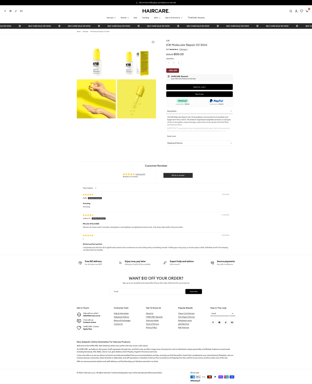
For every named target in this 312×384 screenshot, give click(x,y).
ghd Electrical (183, 324)
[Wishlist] (301, 11)
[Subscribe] (232, 313)
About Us (149, 313)
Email (214, 313)
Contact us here (89, 322)
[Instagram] (10, 11)
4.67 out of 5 (140, 174)
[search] (290, 11)
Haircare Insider (152, 320)
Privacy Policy (151, 327)
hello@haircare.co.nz (91, 315)
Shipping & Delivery (121, 317)
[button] (199, 87)
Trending (145, 18)
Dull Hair (85, 31)
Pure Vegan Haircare (186, 317)
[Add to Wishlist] (153, 42)
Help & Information (121, 313)
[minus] (168, 63)
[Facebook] (5, 11)
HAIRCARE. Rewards (154, 317)
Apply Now (87, 329)
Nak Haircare (183, 327)
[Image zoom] (96, 58)
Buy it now (199, 94)
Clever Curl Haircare (186, 313)
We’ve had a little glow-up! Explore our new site (157, 2)
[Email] (21, 11)
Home (79, 31)
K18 (167, 40)
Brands (123, 18)
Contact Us (118, 324)
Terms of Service (152, 324)
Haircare (110, 18)
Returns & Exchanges (122, 320)
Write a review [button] (178, 175)
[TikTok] (16, 11)
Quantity (170, 58)
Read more (171, 136)
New (135, 18)
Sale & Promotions (172, 18)
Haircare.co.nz (89, 373)
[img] (88, 195)
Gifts (156, 18)
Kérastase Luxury (185, 320)
